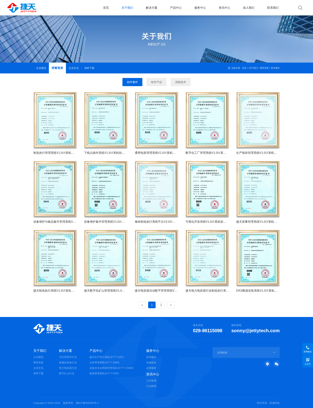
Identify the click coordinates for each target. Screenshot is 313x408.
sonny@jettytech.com (255, 330)
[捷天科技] (29, 7)
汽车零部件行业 (68, 357)
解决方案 (151, 7)
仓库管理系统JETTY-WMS (104, 362)
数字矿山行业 (66, 373)
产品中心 (176, 7)
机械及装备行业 (68, 362)
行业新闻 (151, 386)
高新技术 (180, 82)
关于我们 (127, 7)
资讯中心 (224, 7)
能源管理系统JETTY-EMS (104, 373)
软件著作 (275, 68)
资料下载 (89, 68)
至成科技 (275, 402)
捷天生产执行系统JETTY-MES (106, 357)
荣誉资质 (57, 67)
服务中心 (200, 7)
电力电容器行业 (68, 367)
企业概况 (41, 68)
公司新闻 (151, 380)
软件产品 (156, 82)
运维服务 (151, 367)
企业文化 (74, 68)
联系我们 (273, 7)
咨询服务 (151, 357)
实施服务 (151, 362)
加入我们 (248, 7)
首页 (106, 7)
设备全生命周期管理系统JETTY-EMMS (111, 367)
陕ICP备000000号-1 (87, 402)
